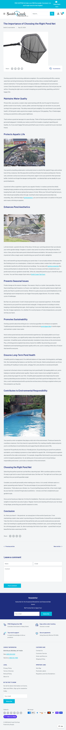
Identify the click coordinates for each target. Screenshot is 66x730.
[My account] (58, 14)
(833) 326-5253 (10, 654)
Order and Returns (41, 656)
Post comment (12, 585)
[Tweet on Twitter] (18, 68)
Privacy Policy (7, 668)
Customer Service (41, 653)
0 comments (56, 68)
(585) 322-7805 (13, 658)
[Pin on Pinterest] (15, 68)
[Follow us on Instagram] (11, 713)
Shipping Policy (40, 659)
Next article (57, 546)
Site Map (38, 668)
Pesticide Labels (41, 671)
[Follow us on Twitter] (8, 713)
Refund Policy (7, 673)
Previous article (10, 546)
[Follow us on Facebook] (4, 713)
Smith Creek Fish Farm (38, 274)
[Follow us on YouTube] (17, 713)
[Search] (52, 14)
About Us (6, 676)
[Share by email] (22, 68)
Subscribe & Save (56, 5)
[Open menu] (4, 13)
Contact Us (39, 650)
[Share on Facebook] (12, 68)
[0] (62, 14)
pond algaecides (46, 326)
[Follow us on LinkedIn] (21, 713)
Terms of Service (8, 671)
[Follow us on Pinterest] (14, 713)
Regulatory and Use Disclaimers (45, 673)
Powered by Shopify (8, 724)
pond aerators (28, 197)
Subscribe (46, 614)
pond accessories (53, 266)
